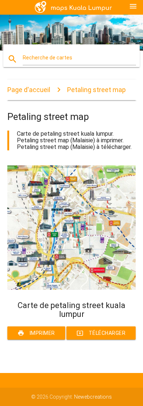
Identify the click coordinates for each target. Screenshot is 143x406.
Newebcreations (93, 397)
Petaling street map (96, 90)
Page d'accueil (28, 90)
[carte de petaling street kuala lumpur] (71, 288)
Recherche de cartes (47, 58)
